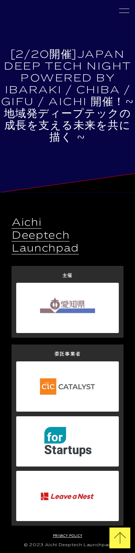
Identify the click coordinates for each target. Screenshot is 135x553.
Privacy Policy (67, 535)
